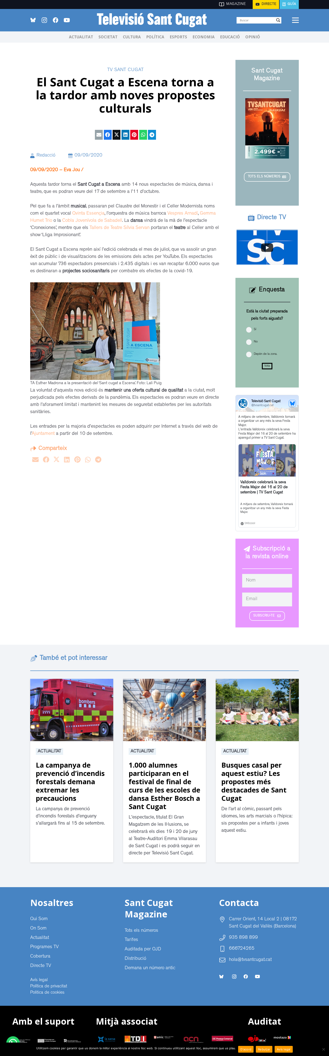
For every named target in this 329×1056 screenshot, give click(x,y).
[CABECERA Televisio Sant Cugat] (154, 20)
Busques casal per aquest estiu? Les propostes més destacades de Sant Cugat (253, 781)
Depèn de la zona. (265, 354)
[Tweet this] (116, 135)
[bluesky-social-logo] (33, 20)
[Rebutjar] (323, 1049)
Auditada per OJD (143, 949)
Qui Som (39, 919)
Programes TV (44, 947)
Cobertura (40, 956)
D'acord (245, 1049)
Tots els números (141, 930)
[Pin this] (134, 135)
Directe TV (40, 966)
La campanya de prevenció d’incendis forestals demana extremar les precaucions (70, 781)
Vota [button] (267, 366)
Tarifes (131, 940)
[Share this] (108, 135)
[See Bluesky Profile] (292, 403)
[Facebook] (55, 20)
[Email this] (99, 135)
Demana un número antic (150, 968)
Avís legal (39, 980)
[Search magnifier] (278, 20)
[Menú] (295, 20)
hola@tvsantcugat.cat (250, 960)
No (256, 341)
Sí (255, 329)
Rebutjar (264, 1049)
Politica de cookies (47, 993)
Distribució (135, 958)
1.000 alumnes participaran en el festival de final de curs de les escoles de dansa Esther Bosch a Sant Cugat (164, 785)
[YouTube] (66, 20)
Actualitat (49, 751)
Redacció (45, 155)
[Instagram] (44, 20)
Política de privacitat (48, 986)
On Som (38, 928)
